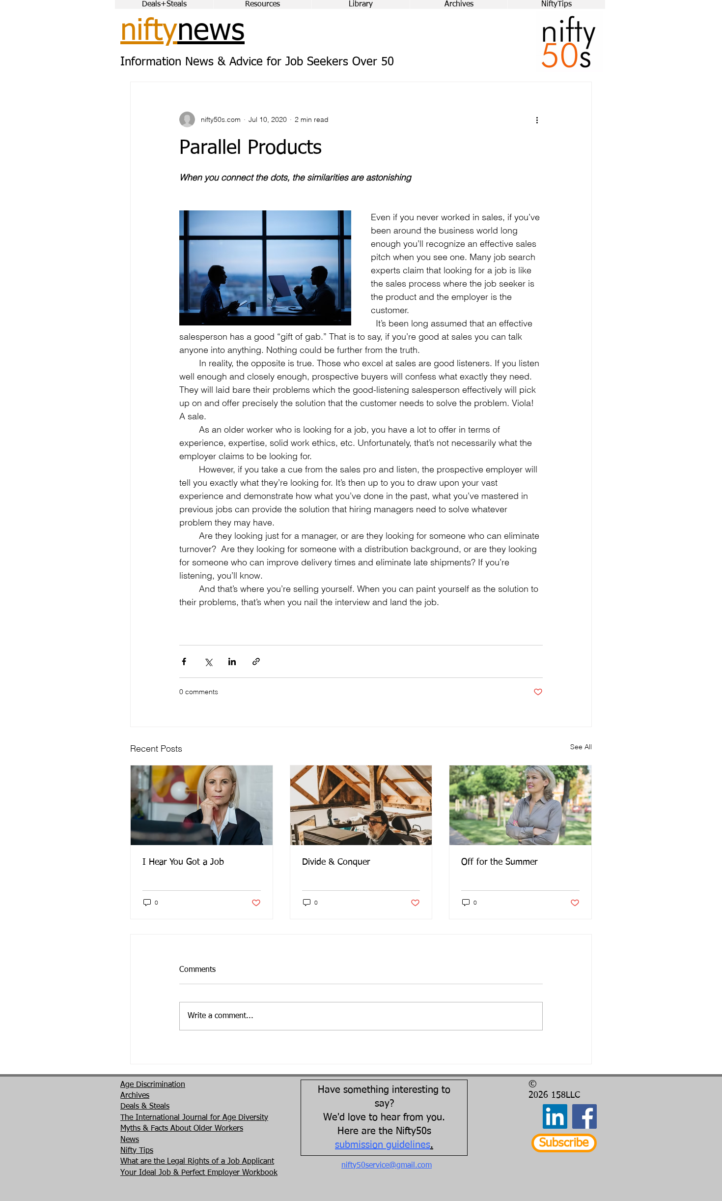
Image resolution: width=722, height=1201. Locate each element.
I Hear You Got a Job (183, 862)
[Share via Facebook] (184, 661)
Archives (134, 1096)
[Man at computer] (361, 805)
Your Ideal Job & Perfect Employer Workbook (199, 1173)
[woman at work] (202, 805)
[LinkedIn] (555, 1116)
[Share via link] (256, 661)
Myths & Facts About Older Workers (181, 1129)
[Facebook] (584, 1116)
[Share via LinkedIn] (232, 661)
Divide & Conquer (336, 862)
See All (581, 746)
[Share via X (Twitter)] (208, 661)
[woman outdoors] (520, 805)
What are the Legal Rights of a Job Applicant (197, 1162)
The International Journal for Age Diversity (194, 1118)
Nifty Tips (136, 1151)
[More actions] (537, 119)
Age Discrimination (152, 1085)
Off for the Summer (499, 862)
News (129, 1140)
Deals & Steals (144, 1107)
